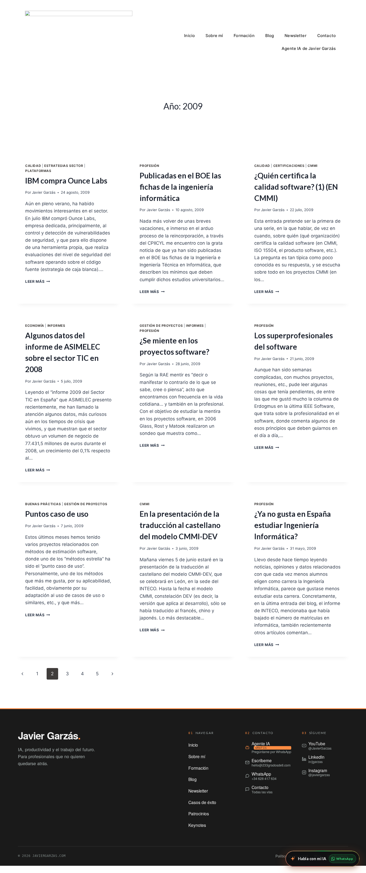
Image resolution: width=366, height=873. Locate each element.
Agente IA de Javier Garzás (309, 48)
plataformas (38, 171)
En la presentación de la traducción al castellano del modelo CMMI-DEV (180, 525)
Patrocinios (198, 813)
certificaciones (289, 166)
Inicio (189, 35)
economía (34, 326)
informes (56, 326)
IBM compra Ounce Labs (66, 180)
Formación (244, 35)
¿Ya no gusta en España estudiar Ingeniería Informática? (292, 525)
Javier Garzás (43, 192)
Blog (269, 35)
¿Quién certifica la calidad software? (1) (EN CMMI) (296, 187)
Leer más (37, 281)
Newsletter (296, 35)
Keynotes (197, 825)
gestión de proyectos (161, 326)
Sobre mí (214, 35)
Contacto (326, 35)
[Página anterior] (22, 673)
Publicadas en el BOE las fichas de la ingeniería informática (180, 187)
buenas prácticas (43, 504)
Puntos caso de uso (56, 513)
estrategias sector (63, 166)
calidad (33, 166)
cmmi (312, 166)
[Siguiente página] (112, 673)
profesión (149, 166)
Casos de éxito (202, 802)
